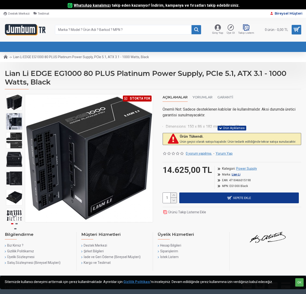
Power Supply (246, 168)
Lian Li (236, 174)
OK (299, 282)
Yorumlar (202, 97)
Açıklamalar (175, 97)
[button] (14, 97)
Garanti (225, 97)
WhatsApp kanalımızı (92, 5)
